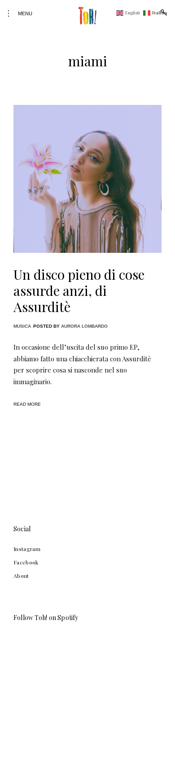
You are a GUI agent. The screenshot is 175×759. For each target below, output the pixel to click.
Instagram (26, 548)
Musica (22, 326)
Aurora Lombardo (84, 326)
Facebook (26, 562)
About (21, 575)
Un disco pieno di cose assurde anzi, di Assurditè (78, 290)
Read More (27, 404)
